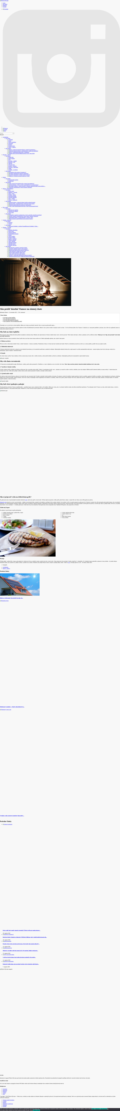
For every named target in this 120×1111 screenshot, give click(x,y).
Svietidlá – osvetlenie (13, 169)
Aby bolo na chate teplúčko (9, 317)
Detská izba (10, 157)
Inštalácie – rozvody (12, 192)
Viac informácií (104, 1108)
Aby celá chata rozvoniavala (9, 318)
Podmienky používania (8, 1103)
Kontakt (4, 6)
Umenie (10, 223)
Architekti (10, 139)
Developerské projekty (13, 179)
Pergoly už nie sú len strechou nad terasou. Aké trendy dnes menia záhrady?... (21, 943)
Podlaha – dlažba (12, 194)
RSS (4, 1094)
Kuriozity (10, 222)
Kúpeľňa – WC (11, 162)
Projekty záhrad (11, 237)
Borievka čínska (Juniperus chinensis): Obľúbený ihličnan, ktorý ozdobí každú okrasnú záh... (25, 937)
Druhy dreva (11, 231)
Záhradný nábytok (12, 245)
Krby (9, 159)
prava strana (8, 171)
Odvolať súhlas (36, 1110)
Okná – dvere (11, 193)
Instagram (5, 1090)
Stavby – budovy (12, 147)
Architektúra (5, 137)
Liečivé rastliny (11, 236)
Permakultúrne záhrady (13, 233)
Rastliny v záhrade (12, 238)
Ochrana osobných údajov (8, 1100)
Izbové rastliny (11, 158)
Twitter (4, 1092)
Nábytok (10, 163)
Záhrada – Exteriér (7, 227)
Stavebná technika (12, 196)
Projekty (10, 144)
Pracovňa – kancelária (13, 167)
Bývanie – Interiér (7, 154)
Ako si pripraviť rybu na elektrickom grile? (12, 321)
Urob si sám (11, 212)
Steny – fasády (11, 198)
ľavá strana (8, 156)
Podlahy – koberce (12, 166)
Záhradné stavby (12, 243)
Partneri (4, 1102)
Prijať (93, 1108)
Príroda (10, 235)
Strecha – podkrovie (12, 200)
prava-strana (8, 148)
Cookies (4, 1101)
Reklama (5, 5)
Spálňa (9, 168)
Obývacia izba (11, 164)
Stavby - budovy (6, 568)
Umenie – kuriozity (7, 220)
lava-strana (8, 138)
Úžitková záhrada (12, 240)
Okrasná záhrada (12, 232)
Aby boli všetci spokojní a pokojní (10, 320)
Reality (4, 177)
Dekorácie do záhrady (13, 211)
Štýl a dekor (5, 207)
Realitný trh (10, 181)
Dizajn (9, 141)
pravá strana (8, 182)
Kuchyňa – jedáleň (12, 161)
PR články (5, 4)
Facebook (5, 1089)
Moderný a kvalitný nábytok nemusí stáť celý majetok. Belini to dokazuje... (20, 950)
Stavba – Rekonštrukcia (8, 188)
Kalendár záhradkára (12, 230)
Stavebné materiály (12, 197)
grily (26, 499)
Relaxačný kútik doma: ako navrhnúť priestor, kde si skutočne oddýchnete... (21, 964)
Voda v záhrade (11, 241)
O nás (4, 3)
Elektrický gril (3, 502)
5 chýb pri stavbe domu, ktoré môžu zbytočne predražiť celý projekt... (19, 957)
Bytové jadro (11, 191)
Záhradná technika (12, 242)
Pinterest (5, 1091)
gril (69, 562)
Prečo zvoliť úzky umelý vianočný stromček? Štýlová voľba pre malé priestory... (21, 930)
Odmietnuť (97, 1108)
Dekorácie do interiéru (13, 210)
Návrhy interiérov (12, 142)
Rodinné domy (11, 146)
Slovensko (10, 143)
